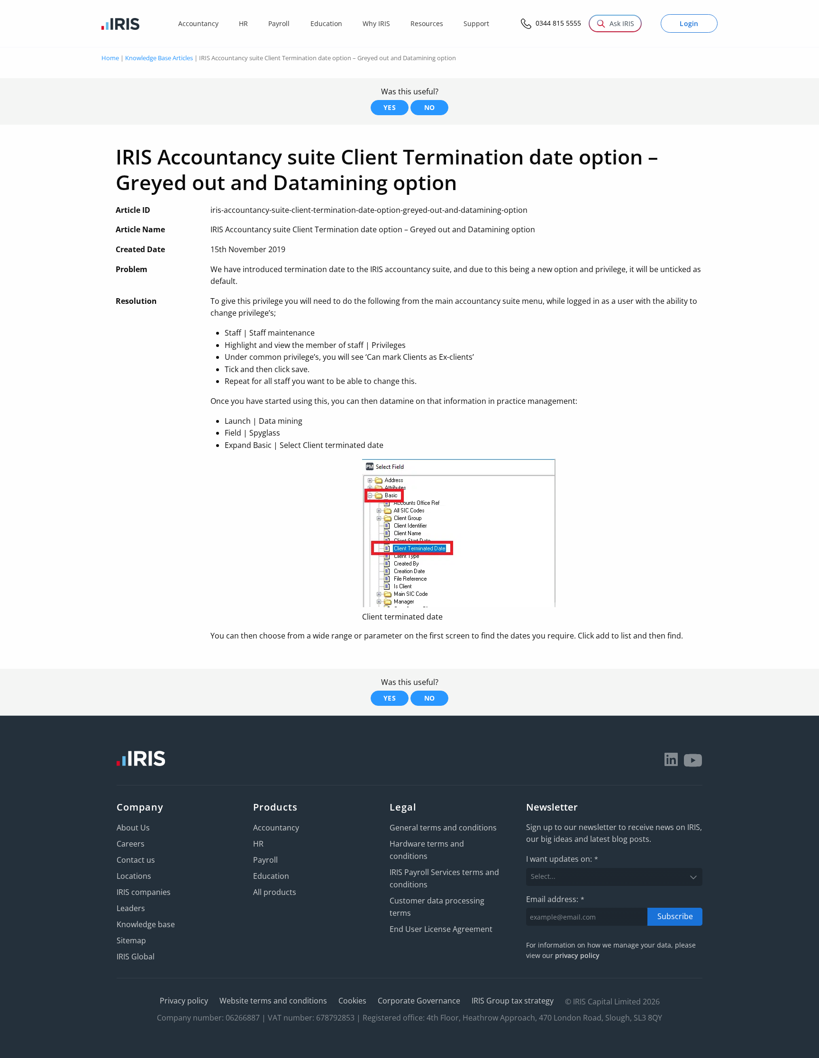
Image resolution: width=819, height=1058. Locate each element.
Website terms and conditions (273, 1000)
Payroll (265, 860)
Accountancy (276, 827)
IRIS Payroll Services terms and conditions (444, 878)
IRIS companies (144, 892)
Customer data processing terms (437, 906)
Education (271, 876)
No (429, 107)
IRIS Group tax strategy (513, 1000)
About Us (133, 827)
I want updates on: (562, 859)
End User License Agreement (441, 929)
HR (258, 844)
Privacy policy (184, 1000)
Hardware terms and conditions (427, 850)
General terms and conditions (443, 827)
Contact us (136, 860)
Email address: (555, 899)
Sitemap (131, 940)
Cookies (352, 1000)
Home (110, 58)
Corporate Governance (419, 1000)
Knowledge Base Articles (159, 58)
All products (274, 892)
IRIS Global (136, 956)
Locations (134, 876)
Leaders (131, 908)
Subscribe (675, 916)
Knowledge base (146, 924)
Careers (131, 844)
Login (689, 23)
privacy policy (577, 955)
